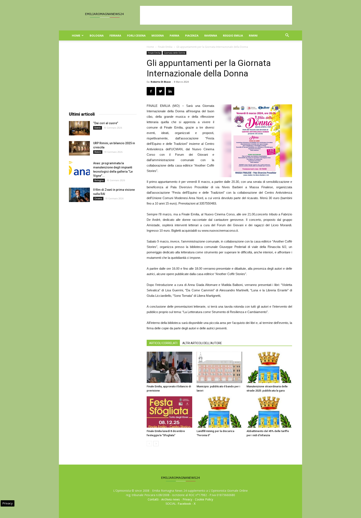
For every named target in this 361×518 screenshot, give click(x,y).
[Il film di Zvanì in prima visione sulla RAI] (79, 195)
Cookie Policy (204, 499)
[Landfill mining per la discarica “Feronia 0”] (219, 412)
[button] (287, 36)
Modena (157, 35)
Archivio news (170, 499)
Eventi (97, 127)
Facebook (184, 503)
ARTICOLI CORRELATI (163, 343)
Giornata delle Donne (174, 52)
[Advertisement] (216, 15)
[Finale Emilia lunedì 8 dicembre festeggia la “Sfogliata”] (169, 412)
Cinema (98, 198)
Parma (174, 35)
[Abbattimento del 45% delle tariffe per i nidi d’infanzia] (269, 412)
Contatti (153, 499)
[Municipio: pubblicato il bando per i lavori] (219, 367)
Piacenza (191, 35)
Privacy (187, 499)
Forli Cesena (136, 35)
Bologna (97, 35)
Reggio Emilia (233, 35)
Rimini (253, 35)
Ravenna (210, 35)
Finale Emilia (165, 47)
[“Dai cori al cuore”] (79, 128)
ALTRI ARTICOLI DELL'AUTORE (202, 343)
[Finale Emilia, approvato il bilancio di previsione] (169, 367)
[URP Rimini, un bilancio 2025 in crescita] (79, 148)
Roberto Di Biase (161, 81)
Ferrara (115, 35)
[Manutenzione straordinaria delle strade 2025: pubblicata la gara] (269, 367)
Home (76, 35)
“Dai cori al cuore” (105, 123)
